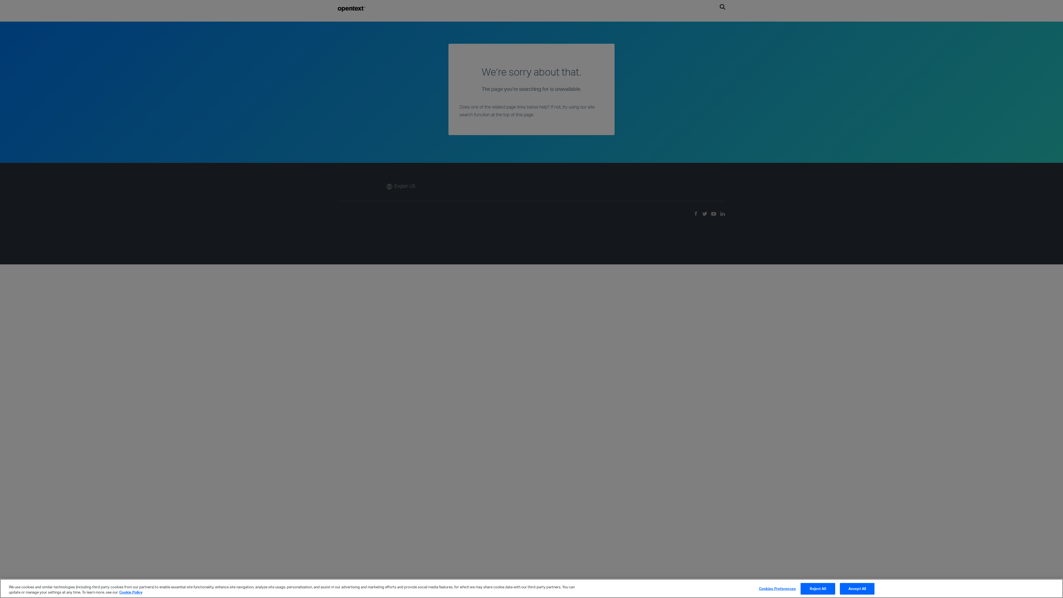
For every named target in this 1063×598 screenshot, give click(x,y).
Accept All (857, 588)
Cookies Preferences (777, 588)
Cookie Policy (130, 592)
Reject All (818, 588)
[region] (531, 588)
